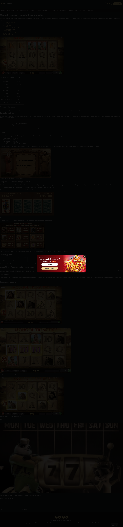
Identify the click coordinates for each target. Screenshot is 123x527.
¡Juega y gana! (49, 268)
